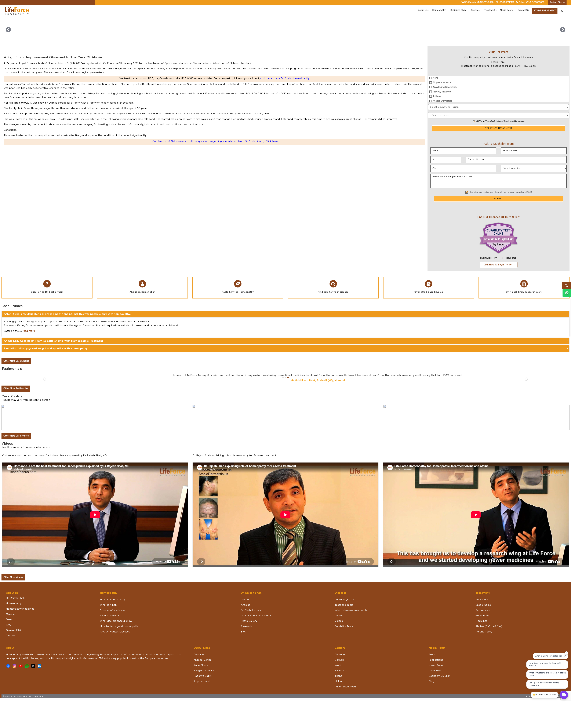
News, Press (436, 665)
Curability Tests (344, 626)
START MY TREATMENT (498, 128)
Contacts (199, 654)
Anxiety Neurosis (442, 92)
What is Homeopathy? (113, 599)
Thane (338, 676)
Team (9, 619)
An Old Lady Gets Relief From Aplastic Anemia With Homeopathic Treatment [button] (53, 341)
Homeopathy (14, 603)
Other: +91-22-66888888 (531, 2)
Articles (245, 605)
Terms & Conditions (559, 696)
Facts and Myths (109, 615)
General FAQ (13, 630)
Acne (435, 78)
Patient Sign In (557, 2)
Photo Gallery (249, 621)
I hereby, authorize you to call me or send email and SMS (500, 192)
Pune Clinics (201, 665)
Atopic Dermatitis (442, 101)
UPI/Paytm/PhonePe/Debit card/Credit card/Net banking (500, 121)
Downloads (435, 670)
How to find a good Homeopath (119, 626)
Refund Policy (484, 632)
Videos (339, 621)
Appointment (202, 681)
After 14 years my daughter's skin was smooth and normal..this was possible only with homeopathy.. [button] (67, 314)
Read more (28, 331)
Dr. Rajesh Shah (15, 598)
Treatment (482, 599)
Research (246, 626)
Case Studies (483, 605)
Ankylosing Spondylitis (445, 87)
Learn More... (498, 62)
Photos (339, 615)
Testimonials (483, 610)
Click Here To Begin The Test (498, 265)
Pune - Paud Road (345, 687)
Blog (243, 632)
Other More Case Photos (16, 436)
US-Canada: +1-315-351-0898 (479, 2)
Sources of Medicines (112, 610)
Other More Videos (13, 577)
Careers (10, 635)
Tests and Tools (344, 605)
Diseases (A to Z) (345, 599)
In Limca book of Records (256, 615)
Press (432, 654)
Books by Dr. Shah (439, 676)
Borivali (339, 660)
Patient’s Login (202, 676)
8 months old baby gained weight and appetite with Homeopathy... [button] (46, 348)
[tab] (285, 314)
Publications (436, 660)
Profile (245, 599)
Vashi (338, 665)
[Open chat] (564, 695)
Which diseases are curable (351, 610)
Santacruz (341, 670)
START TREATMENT (545, 11)
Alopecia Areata (442, 82)
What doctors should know (116, 621)
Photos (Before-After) (489, 626)
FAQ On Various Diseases (115, 632)
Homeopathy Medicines (20, 609)
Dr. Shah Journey (251, 610)
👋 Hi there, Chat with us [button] (544, 695)
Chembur (340, 654)
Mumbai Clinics (202, 660)
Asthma (437, 96)
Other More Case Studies (16, 361)
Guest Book (482, 615)
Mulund (339, 681)
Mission (10, 614)
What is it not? (108, 605)
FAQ (8, 625)
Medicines (481, 621)
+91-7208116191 (506, 2)
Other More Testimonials (15, 388)
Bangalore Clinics (204, 670)
